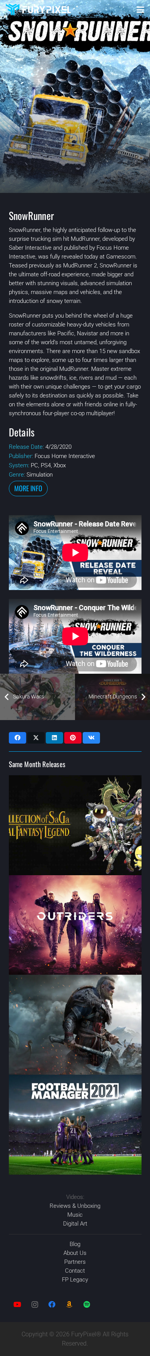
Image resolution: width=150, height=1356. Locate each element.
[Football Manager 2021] (75, 1125)
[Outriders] (75, 925)
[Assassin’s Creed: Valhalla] (75, 1025)
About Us (75, 1252)
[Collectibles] (69, 1304)
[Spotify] (86, 1304)
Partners (75, 1261)
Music (75, 1214)
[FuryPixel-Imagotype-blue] (38, 9)
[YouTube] (17, 1304)
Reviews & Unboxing (75, 1205)
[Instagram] (34, 1304)
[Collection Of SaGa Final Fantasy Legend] (75, 825)
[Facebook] (52, 1304)
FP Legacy (75, 1279)
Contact (75, 1270)
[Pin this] (73, 738)
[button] (140, 10)
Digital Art (75, 1223)
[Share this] (17, 738)
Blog (75, 1244)
